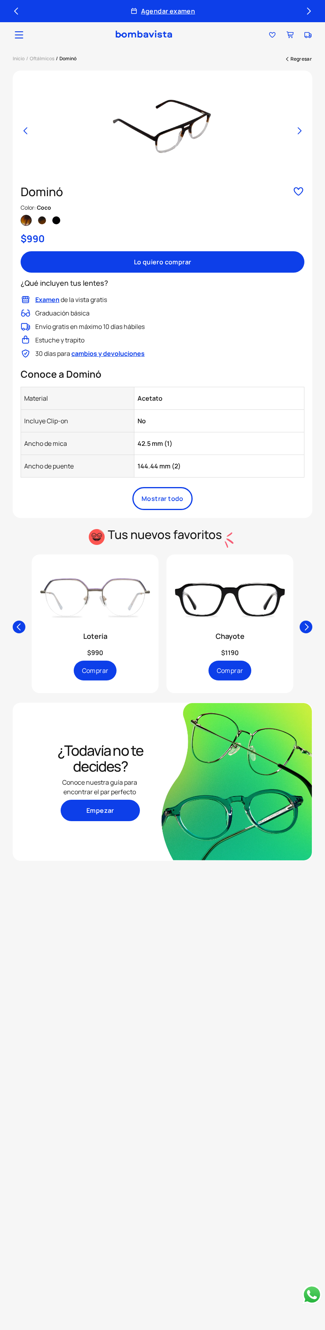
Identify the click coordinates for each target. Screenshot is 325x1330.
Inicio (19, 58)
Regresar (301, 58)
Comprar (95, 670)
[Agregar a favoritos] (298, 192)
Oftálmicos (42, 58)
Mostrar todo (162, 498)
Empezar (100, 810)
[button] (19, 35)
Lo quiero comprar (162, 262)
